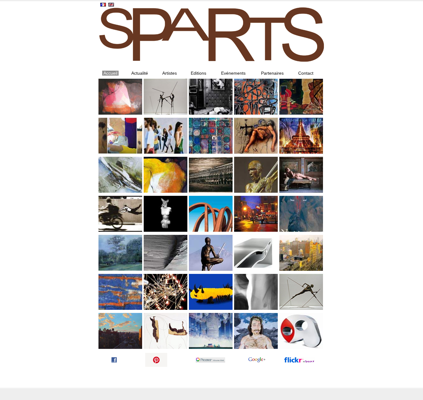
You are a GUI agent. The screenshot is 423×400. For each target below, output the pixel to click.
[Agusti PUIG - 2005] (165, 331)
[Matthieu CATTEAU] (256, 253)
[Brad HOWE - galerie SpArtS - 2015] (301, 331)
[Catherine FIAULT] (120, 175)
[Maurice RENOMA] (165, 214)
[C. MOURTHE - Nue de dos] (301, 175)
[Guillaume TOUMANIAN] (120, 253)
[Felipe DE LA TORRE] (301, 214)
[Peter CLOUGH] (211, 136)
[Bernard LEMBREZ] (211, 292)
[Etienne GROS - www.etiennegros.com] (165, 175)
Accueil (110, 73)
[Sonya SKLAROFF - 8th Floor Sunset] (120, 331)
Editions (198, 73)
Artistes (169, 73)
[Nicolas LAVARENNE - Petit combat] (165, 97)
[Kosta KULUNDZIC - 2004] (256, 331)
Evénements (233, 73)
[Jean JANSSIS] (211, 175)
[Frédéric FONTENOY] (211, 97)
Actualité (139, 73)
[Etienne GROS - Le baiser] (120, 97)
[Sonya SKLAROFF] (256, 214)
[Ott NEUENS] (120, 292)
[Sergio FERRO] (256, 136)
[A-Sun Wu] (256, 97)
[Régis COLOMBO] (301, 136)
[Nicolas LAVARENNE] (256, 175)
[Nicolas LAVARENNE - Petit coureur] (301, 292)
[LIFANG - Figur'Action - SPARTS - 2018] (165, 136)
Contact (305, 73)
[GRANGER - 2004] (211, 331)
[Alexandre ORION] (120, 214)
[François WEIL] (165, 253)
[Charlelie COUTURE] (120, 136)
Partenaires (272, 73)
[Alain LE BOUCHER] (165, 292)
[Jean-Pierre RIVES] (211, 214)
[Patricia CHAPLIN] (301, 97)
